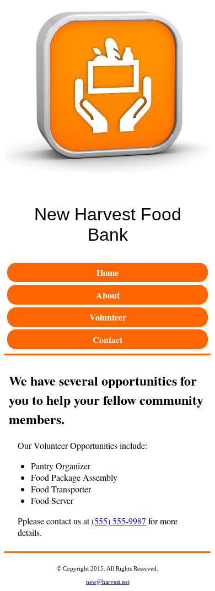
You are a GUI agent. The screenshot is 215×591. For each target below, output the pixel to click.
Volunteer (107, 317)
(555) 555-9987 (119, 521)
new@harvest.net (108, 581)
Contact (107, 339)
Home (107, 272)
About (108, 295)
